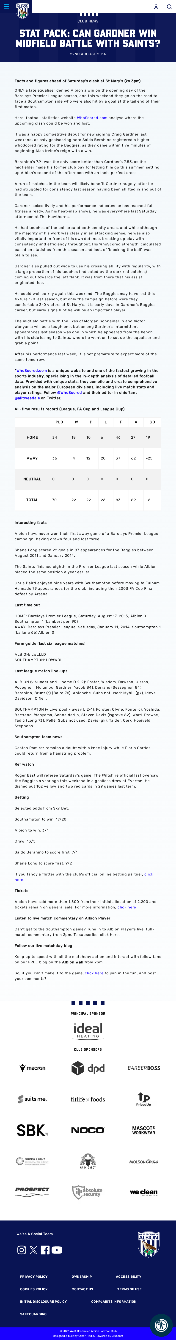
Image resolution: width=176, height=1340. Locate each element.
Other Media (86, 1335)
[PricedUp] (143, 1099)
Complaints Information (114, 1302)
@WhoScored (69, 392)
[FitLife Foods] (88, 1099)
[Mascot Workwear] (143, 1130)
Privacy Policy (33, 1277)
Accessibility (128, 1277)
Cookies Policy (33, 1289)
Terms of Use (129, 1289)
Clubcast (117, 1335)
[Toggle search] (169, 6)
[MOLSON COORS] (143, 1161)
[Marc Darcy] (88, 1161)
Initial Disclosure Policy (43, 1302)
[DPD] (88, 1068)
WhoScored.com (92, 118)
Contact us (82, 1289)
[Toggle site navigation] (6, 6)
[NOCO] (88, 1130)
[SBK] (32, 1130)
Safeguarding (33, 1314)
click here (127, 907)
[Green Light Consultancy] (32, 1161)
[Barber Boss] (143, 1068)
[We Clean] (143, 1192)
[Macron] (32, 1068)
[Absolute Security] (88, 1192)
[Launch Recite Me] (161, 1325)
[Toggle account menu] (156, 6)
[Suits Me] (32, 1099)
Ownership (82, 1277)
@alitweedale (27, 398)
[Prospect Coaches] (32, 1192)
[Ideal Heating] (88, 1031)
